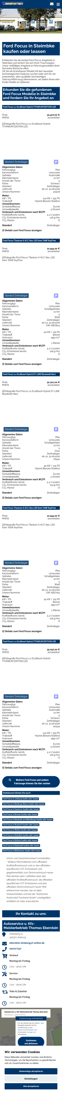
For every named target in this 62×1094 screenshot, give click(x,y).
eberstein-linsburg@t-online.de (27, 943)
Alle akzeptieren (31, 1086)
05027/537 (15, 948)
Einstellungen (31, 1079)
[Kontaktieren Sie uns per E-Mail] (51, 4)
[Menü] (58, 4)
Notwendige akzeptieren (31, 1071)
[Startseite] (12, 3)
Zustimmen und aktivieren (31, 1042)
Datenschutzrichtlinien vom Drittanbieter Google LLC (27, 1031)
